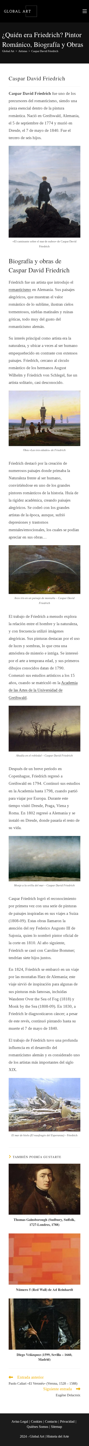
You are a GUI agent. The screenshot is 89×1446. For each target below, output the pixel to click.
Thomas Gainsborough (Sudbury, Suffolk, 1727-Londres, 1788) (44, 1222)
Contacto (51, 1421)
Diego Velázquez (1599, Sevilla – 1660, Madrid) (44, 1357)
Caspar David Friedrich (44, 51)
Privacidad (67, 1421)
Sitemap (56, 1427)
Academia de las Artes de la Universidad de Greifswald (43, 690)
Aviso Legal (19, 1421)
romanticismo (20, 289)
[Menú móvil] (85, 11)
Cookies (36, 1421)
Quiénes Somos (37, 1427)
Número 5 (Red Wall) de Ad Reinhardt (44, 1289)
